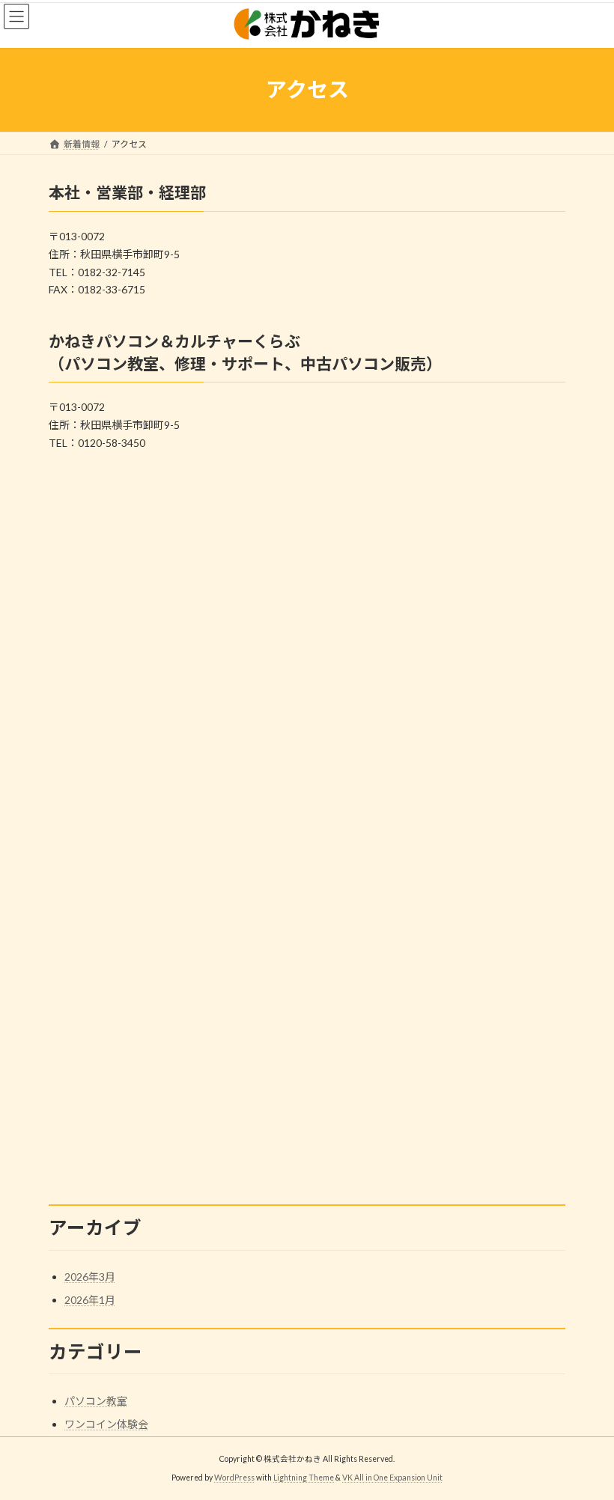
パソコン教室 (95, 1400)
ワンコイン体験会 (106, 1424)
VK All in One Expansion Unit (392, 1477)
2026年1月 (89, 1299)
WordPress (234, 1477)
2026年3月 (89, 1276)
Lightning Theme (303, 1477)
